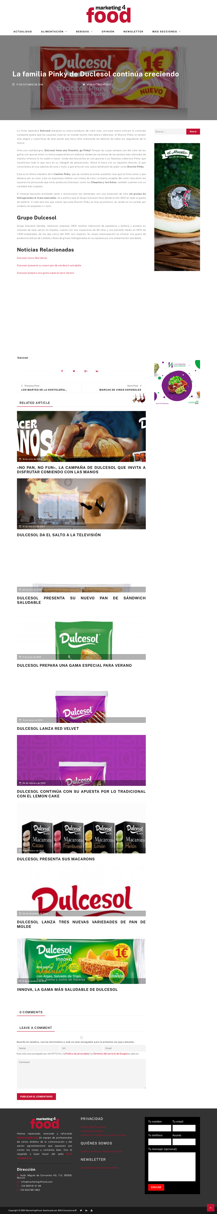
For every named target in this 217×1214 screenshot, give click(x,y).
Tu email (177, 1121)
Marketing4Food (99, 84)
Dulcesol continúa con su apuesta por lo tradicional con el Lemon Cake (81, 793)
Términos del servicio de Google (110, 1053)
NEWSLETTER (133, 31)
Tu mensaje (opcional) (162, 1149)
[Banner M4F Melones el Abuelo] (177, 206)
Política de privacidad (76, 1053)
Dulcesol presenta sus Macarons (56, 859)
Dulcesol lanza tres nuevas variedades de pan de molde (81, 924)
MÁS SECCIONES (164, 31)
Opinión (108, 31)
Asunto (176, 1135)
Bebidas (82, 31)
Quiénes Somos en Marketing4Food (101, 1151)
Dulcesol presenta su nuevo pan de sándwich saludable (49, 265)
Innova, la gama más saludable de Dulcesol (67, 989)
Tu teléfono (155, 1135)
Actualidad (22, 31)
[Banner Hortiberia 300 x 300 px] (177, 382)
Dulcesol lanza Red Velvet (32, 258)
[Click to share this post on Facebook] (64, 371)
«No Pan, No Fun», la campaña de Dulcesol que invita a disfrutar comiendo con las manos (81, 469)
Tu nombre (155, 1121)
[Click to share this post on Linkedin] (99, 371)
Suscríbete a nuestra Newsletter (99, 1167)
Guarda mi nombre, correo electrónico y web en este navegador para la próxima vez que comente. (76, 1042)
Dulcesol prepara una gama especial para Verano (45, 273)
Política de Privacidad (93, 1127)
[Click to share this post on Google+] (87, 371)
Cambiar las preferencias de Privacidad (103, 1135)
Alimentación (52, 31)
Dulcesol (22, 357)
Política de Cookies (92, 1131)
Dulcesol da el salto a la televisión (59, 535)
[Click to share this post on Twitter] (76, 371)
